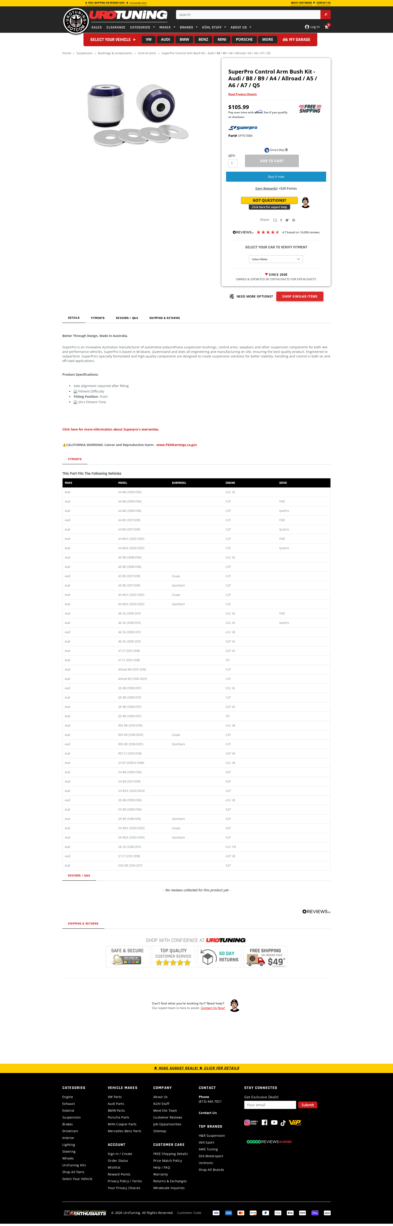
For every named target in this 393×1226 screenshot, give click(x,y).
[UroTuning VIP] (295, 1123)
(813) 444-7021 (210, 1099)
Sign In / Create (120, 1154)
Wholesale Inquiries (169, 1188)
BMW (184, 39)
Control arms (147, 53)
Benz (203, 39)
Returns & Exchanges (170, 1181)
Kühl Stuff (161, 1103)
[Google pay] (278, 1212)
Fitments (98, 318)
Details (74, 318)
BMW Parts (116, 1110)
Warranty (160, 1174)
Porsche (244, 39)
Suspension (84, 53)
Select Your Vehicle (77, 1179)
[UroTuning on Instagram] (251, 1123)
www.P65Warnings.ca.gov (176, 445)
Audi (165, 39)
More (267, 39)
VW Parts (115, 1097)
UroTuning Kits (74, 1165)
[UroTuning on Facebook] (264, 1123)
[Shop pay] (315, 1212)
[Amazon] (302, 1212)
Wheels (68, 1158)
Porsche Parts (118, 1117)
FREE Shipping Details (170, 1154)
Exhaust (68, 1103)
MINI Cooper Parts (122, 1124)
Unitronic (206, 1163)
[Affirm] (327, 1212)
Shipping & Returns (164, 318)
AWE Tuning (208, 1149)
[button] (305, 203)
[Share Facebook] (281, 220)
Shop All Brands (211, 1169)
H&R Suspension (212, 1135)
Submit (308, 1104)
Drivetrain (70, 1131)
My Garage (299, 40)
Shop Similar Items (299, 296)
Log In (315, 27)
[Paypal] (265, 1212)
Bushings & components (115, 53)
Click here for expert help (269, 207)
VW (148, 39)
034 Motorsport (211, 1156)
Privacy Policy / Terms (125, 1181)
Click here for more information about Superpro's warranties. (110, 429)
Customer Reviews (167, 1117)
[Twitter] (287, 220)
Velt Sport (206, 1142)
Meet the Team (165, 1110)
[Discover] (253, 1212)
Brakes (67, 1124)
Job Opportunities (167, 1124)
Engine (67, 1097)
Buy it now (276, 176)
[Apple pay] (290, 1212)
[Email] (275, 220)
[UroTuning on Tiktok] (283, 1123)
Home (66, 53)
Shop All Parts (73, 1172)
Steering (69, 1151)
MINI (222, 39)
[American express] (228, 1212)
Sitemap (159, 1131)
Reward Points (119, 1174)
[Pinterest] (293, 220)
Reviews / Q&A (127, 318)
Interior (68, 1138)
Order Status (118, 1160)
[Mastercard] (240, 1212)
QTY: (232, 155)
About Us (160, 1097)
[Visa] (216, 1212)
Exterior (68, 1110)
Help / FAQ (161, 1167)
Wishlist (114, 1167)
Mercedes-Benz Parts (124, 1131)
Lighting (68, 1144)
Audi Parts (116, 1103)
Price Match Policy (167, 1160)
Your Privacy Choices (124, 1188)
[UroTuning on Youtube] (274, 1123)
